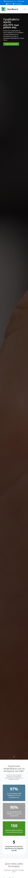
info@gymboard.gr (9, 1)
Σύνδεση (10, 3)
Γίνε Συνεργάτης (18, 3)
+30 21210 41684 (20, 1)
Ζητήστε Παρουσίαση (11, 44)
